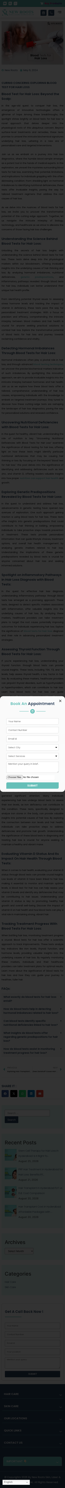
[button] (60, 700)
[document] (32, 744)
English (8, 1482)
